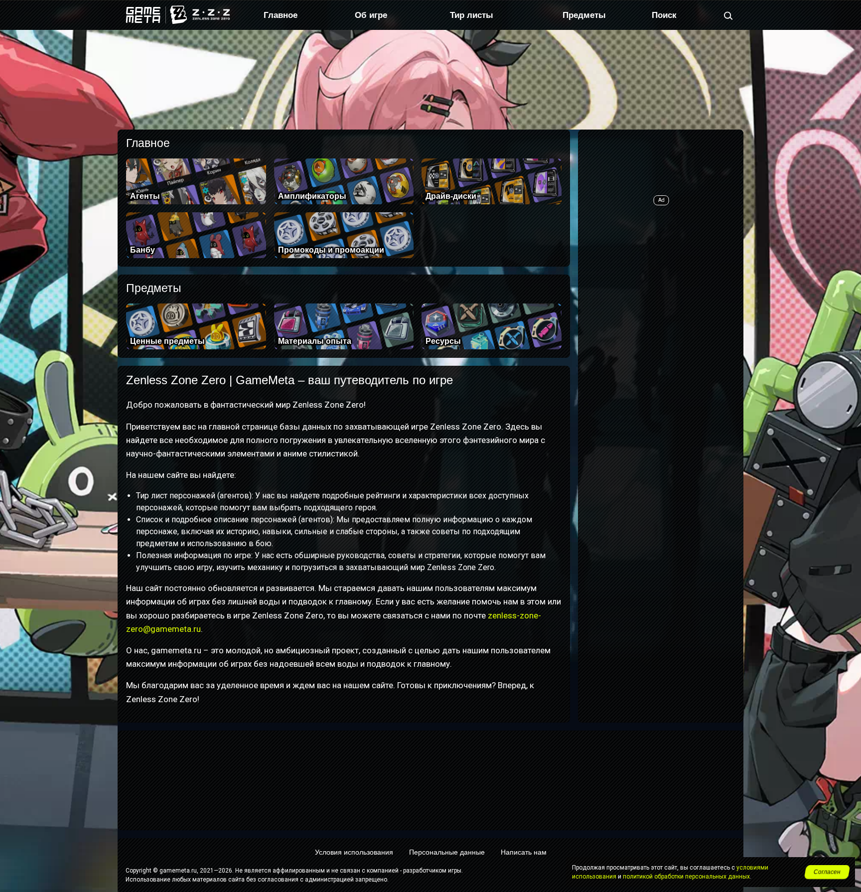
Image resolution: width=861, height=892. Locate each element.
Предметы (584, 15)
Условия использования (354, 852)
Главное (280, 15)
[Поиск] (728, 15)
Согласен (827, 872)
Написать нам (524, 852)
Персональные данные (447, 852)
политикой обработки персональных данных (686, 876)
